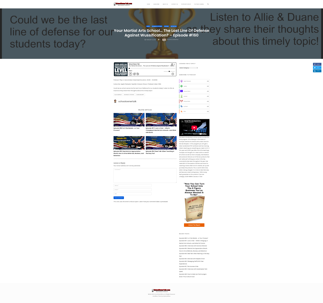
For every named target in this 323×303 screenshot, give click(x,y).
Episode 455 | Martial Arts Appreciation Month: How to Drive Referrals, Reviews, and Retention (129, 153)
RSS (160, 84)
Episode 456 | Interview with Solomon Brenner (193, 246)
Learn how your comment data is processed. (153, 201)
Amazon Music (142, 84)
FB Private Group (186, 4)
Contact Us (174, 4)
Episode (166, 26)
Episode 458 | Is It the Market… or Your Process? (193, 238)
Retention (173, 26)
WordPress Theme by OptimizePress (161, 296)
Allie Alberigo (118, 94)
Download (136, 80)
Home (148, 4)
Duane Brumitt (140, 94)
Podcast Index (152, 84)
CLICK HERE (188, 176)
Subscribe (156, 4)
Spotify (134, 84)
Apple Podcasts (126, 84)
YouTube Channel (199, 4)
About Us (165, 4)
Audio (148, 26)
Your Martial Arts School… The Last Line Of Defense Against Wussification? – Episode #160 (161, 33)
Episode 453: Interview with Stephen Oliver (192, 258)
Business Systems (157, 26)
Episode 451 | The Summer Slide (188, 266)
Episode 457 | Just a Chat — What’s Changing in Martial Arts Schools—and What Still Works (161, 130)
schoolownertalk (127, 101)
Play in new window (125, 80)
